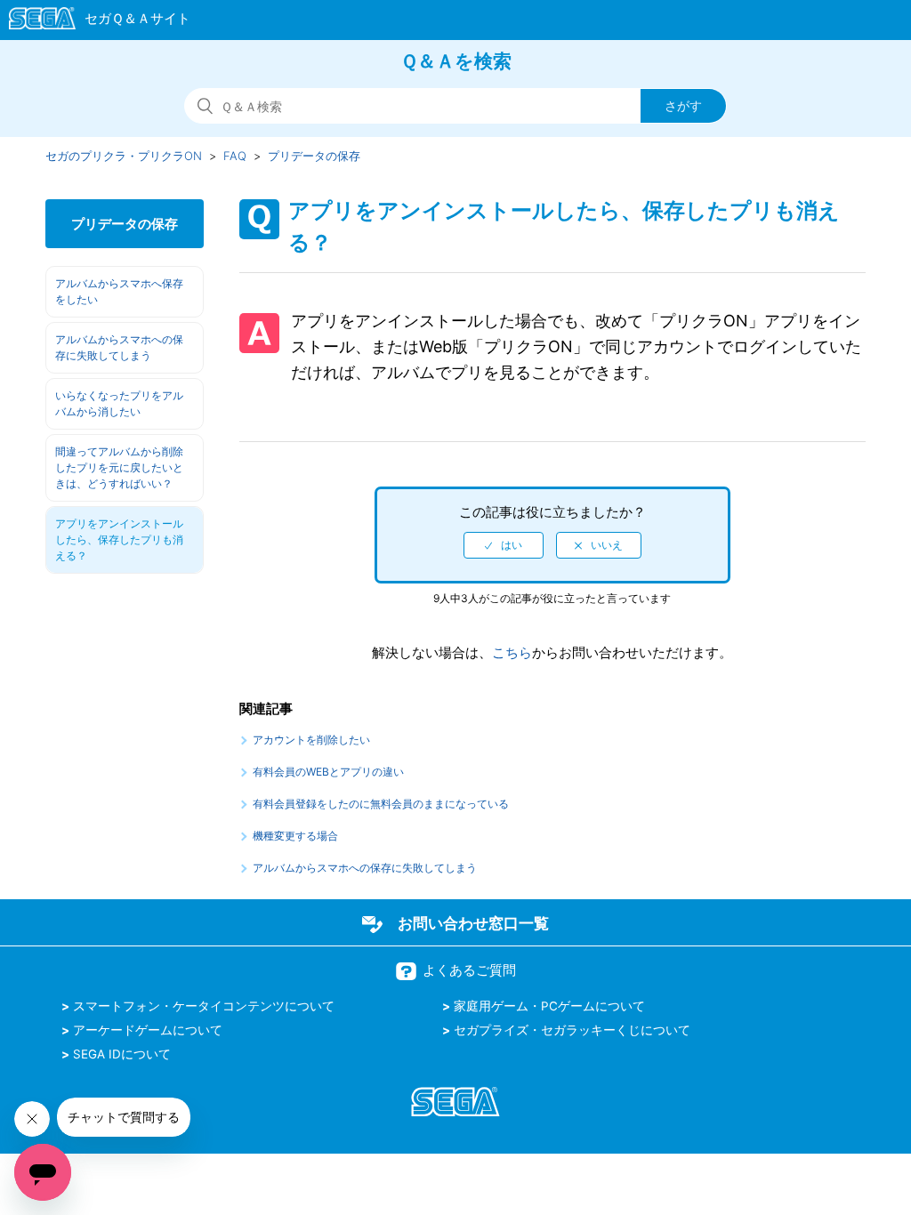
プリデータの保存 (314, 156)
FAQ (234, 156)
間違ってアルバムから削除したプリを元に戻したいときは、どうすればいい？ (119, 467)
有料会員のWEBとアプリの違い (328, 771)
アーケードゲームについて (147, 1030)
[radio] (504, 545)
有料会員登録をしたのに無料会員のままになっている (381, 803)
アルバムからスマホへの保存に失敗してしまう (119, 347)
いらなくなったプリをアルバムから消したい (119, 403)
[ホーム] (91, 21)
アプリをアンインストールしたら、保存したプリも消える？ (119, 539)
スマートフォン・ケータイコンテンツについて (204, 1006)
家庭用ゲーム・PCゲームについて (549, 1006)
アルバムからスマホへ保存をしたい (119, 291)
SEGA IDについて (122, 1054)
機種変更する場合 (295, 835)
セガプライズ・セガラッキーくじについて (572, 1030)
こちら (512, 652)
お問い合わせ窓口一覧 (473, 923)
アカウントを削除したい (311, 739)
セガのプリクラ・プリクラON (123, 156)
